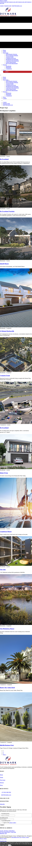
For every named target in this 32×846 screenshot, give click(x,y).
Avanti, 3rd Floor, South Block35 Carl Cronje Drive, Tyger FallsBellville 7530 (8, 832)
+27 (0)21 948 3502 (6, 792)
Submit (2, 825)
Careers (2, 5)
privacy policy (12, 822)
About (1, 777)
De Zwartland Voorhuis (7, 211)
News (1, 785)
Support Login (7, 5)
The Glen (3, 569)
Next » (4, 754)
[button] (2, 804)
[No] (11, 845)
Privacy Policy (3, 838)
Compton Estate (5, 375)
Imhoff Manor (4, 263)
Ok (9, 845)
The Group (2, 780)
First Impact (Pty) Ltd (16, 837)
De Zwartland (4, 159)
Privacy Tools (25, 837)
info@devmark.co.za (17, 5)
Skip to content (3, 0)
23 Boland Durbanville (7, 331)
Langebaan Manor (6, 531)
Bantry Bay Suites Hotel (7, 687)
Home (1, 774)
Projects (2, 782)
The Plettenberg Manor (7, 628)
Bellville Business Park (7, 745)
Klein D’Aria (4, 473)
